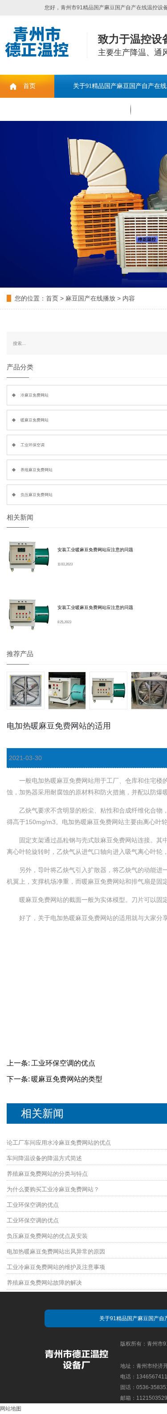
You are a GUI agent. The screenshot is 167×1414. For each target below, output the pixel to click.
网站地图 (10, 1409)
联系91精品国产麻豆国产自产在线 (65, 109)
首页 (29, 86)
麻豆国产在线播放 (90, 298)
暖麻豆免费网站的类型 (66, 1079)
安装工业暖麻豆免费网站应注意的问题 (95, 549)
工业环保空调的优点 (63, 1063)
